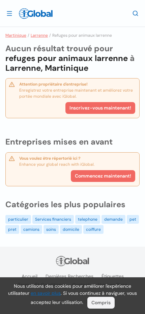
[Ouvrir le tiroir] (9, 13)
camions (31, 229)
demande (113, 219)
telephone (87, 219)
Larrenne (39, 35)
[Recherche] (135, 13)
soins (51, 229)
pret (12, 229)
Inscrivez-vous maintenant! (100, 108)
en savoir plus (46, 293)
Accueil (29, 276)
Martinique (15, 35)
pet (132, 219)
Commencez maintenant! (103, 176)
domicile (71, 229)
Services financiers (53, 219)
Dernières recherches (69, 276)
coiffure (93, 229)
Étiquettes (113, 276)
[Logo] (36, 13)
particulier (18, 219)
